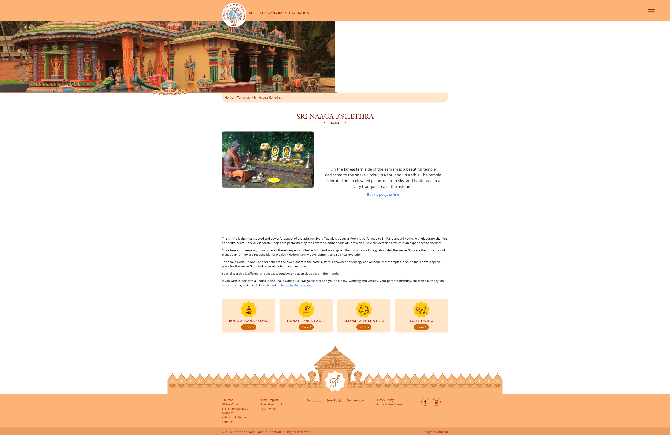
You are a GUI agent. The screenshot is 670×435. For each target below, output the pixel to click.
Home (229, 97)
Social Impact (269, 400)
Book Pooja (334, 400)
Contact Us (313, 400)
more (248, 327)
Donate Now (355, 400)
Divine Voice (230, 404)
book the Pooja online (296, 285)
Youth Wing (268, 409)
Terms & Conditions (388, 404)
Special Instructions (273, 404)
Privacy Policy (384, 400)
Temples (243, 97)
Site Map (227, 400)
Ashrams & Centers (235, 417)
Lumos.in (441, 432)
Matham (227, 413)
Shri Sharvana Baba (235, 409)
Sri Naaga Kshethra (268, 97)
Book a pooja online (383, 194)
